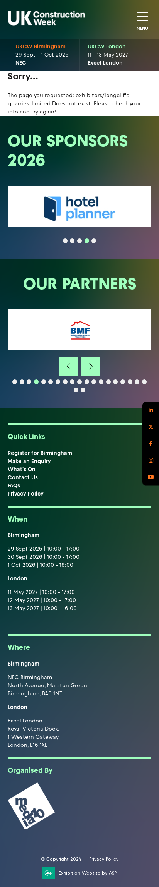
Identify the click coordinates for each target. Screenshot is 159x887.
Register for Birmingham (40, 453)
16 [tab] (122, 381)
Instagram (150, 460)
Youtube (150, 476)
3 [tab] (79, 240)
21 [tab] (83, 390)
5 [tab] (93, 240)
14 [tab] (108, 381)
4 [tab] (87, 240)
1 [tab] (65, 240)
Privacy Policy (26, 494)
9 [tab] (72, 381)
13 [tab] (101, 381)
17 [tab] (130, 381)
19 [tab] (144, 381)
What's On (22, 469)
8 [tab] (65, 381)
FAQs (14, 485)
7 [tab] (58, 381)
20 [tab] (76, 390)
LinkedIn (150, 410)
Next (90, 366)
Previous (68, 366)
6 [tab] (50, 381)
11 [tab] (87, 381)
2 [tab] (72, 240)
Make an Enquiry (29, 461)
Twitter (150, 427)
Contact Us (23, 477)
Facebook (150, 443)
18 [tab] (137, 381)
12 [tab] (93, 381)
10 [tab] (79, 381)
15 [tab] (115, 381)
